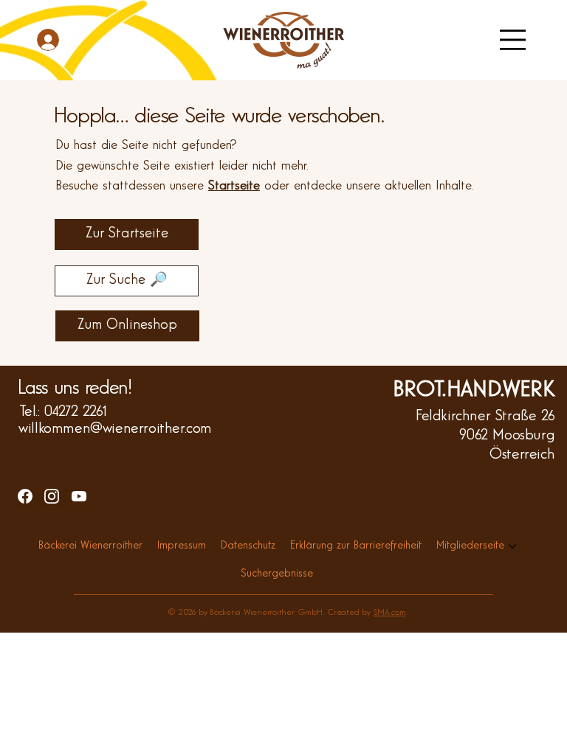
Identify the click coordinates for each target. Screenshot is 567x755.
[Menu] (513, 40)
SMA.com (389, 612)
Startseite (234, 186)
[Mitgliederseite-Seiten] (512, 546)
